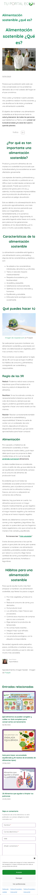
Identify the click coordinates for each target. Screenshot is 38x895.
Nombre (7, 825)
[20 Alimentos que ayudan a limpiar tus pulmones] (19, 779)
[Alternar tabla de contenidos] (21, 132)
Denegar (19, 878)
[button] (34, 858)
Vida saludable (25, 536)
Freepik (8, 673)
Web (5, 839)
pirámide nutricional (10, 459)
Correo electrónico (11, 832)
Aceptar (19, 872)
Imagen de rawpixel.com (14, 338)
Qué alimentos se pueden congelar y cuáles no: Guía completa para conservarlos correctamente (17, 719)
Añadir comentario (11, 846)
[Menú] (34, 4)
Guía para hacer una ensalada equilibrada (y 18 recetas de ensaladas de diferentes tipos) (19, 757)
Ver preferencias (19, 884)
